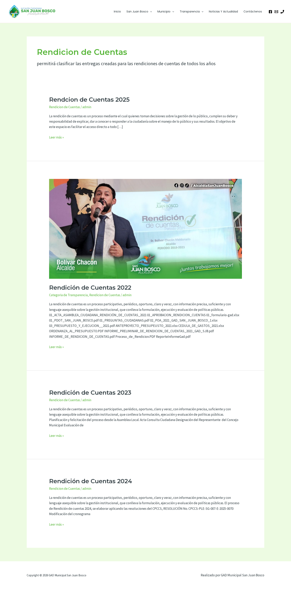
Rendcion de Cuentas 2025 (89, 99)
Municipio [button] (163, 11)
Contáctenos (252, 11)
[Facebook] (270, 11)
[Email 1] (276, 11)
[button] (150, 11)
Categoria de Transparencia (68, 295)
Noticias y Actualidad (223, 11)
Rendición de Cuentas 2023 (90, 392)
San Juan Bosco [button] (137, 11)
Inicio (117, 11)
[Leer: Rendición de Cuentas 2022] (145, 228)
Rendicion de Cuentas (64, 107)
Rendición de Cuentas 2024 (90, 481)
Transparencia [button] (190, 11)
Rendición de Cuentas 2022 (90, 287)
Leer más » (56, 137)
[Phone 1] (282, 11)
